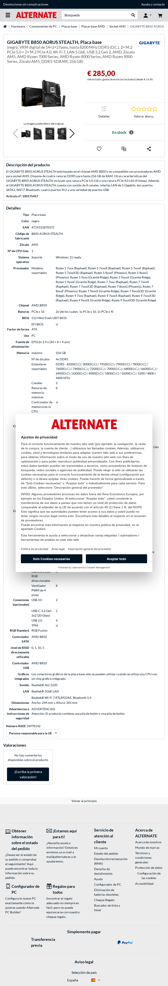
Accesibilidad (144, 883)
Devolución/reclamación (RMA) (108, 861)
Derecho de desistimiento (103, 871)
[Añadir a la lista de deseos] (99, 148)
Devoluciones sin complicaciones (25, 4)
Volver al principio (84, 801)
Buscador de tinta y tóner (107, 908)
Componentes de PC (43, 26)
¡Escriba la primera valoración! (28, 774)
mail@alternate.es (58, 857)
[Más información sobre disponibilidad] (131, 132)
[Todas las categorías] (7, 15)
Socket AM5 (117, 26)
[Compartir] (149, 148)
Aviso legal (84, 961)
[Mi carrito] (160, 15)
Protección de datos (148, 867)
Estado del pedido (106, 853)
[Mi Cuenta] (147, 15)
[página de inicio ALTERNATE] (36, 14)
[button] (16, 133)
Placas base (69, 26)
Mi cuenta (101, 848)
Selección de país (84, 972)
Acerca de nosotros (148, 842)
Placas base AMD (93, 26)
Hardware (18, 26)
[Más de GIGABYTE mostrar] (150, 53)
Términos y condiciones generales (143, 857)
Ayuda (145, 4)
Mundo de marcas (147, 847)
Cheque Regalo (104, 900)
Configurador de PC (107, 884)
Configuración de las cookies (149, 875)
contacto (159, 4)
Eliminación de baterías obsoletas (106, 892)
